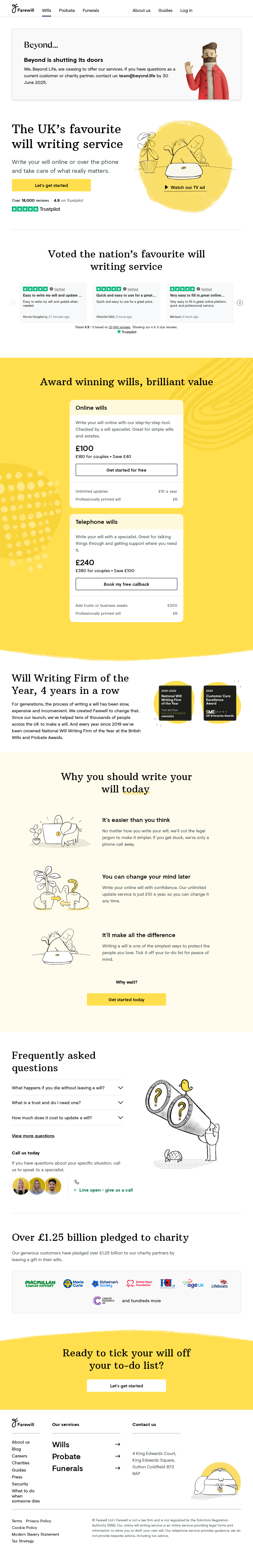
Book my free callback (126, 584)
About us (141, 10)
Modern (35, 1534)
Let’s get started (51, 185)
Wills (46, 10)
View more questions (33, 1135)
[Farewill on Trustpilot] (36, 208)
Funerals (91, 10)
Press (17, 1476)
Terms (17, 1521)
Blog (16, 1448)
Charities (20, 1462)
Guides (165, 10)
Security (20, 1483)
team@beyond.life (137, 75)
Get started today (126, 999)
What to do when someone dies (26, 1495)
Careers (19, 1455)
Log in (186, 10)
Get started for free (126, 470)
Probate (67, 10)
